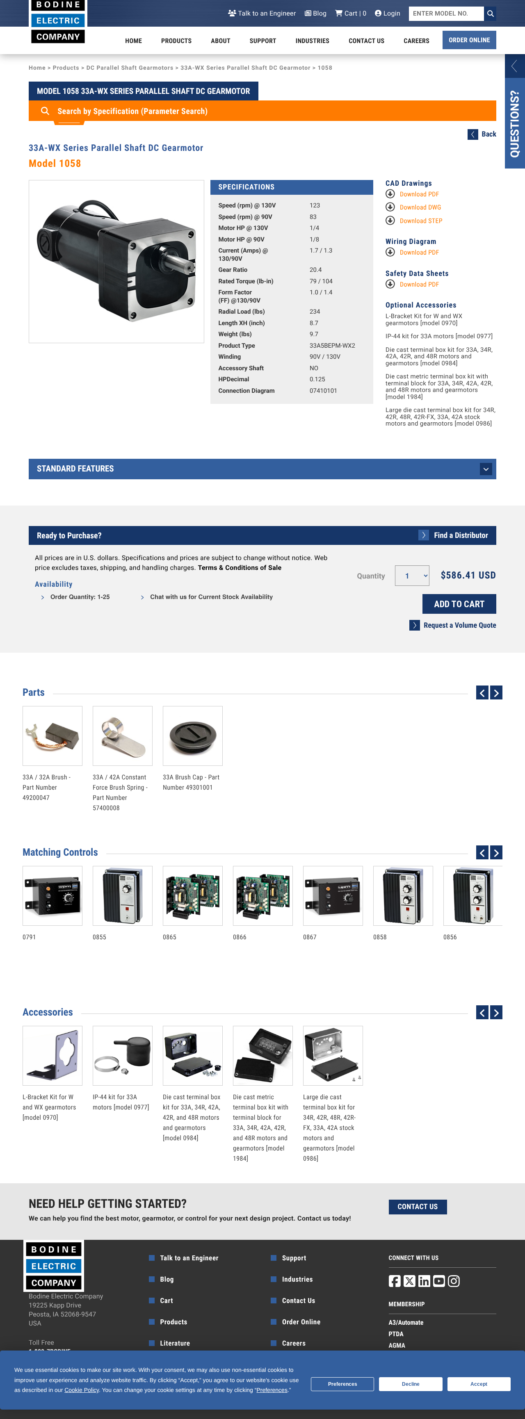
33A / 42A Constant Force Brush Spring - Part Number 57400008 (120, 775)
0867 (324, 919)
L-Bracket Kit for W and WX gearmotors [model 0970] (424, 319)
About (221, 41)
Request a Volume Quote (460, 625)
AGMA (397, 1345)
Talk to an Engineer (266, 13)
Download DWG (420, 207)
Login (391, 13)
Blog (319, 13)
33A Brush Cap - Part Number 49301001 (191, 764)
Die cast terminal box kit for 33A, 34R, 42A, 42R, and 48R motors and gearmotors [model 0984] (439, 356)
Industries (312, 41)
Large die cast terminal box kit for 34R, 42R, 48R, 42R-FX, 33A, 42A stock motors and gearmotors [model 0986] (440, 417)
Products (176, 41)
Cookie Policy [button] (81, 1390)
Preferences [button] (271, 1390)
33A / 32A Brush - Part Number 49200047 (47, 770)
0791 (44, 919)
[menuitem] (133, 41)
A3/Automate (406, 1322)
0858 (394, 919)
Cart (166, 1301)
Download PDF (419, 194)
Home (133, 41)
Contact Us (366, 41)
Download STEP (421, 221)
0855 (114, 919)
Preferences (342, 1384)
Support (263, 41)
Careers (416, 41)
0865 (184, 919)
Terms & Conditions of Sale (239, 568)
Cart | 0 (354, 13)
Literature (175, 1343)
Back (489, 134)
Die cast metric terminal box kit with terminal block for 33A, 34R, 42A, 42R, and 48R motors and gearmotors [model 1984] (439, 386)
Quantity (371, 576)
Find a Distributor (461, 535)
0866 (254, 919)
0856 (464, 919)
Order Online (469, 40)
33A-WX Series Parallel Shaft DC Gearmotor (245, 68)
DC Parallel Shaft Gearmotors (130, 68)
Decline (411, 1384)
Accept (478, 1384)
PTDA (396, 1334)
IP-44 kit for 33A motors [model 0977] (439, 336)
